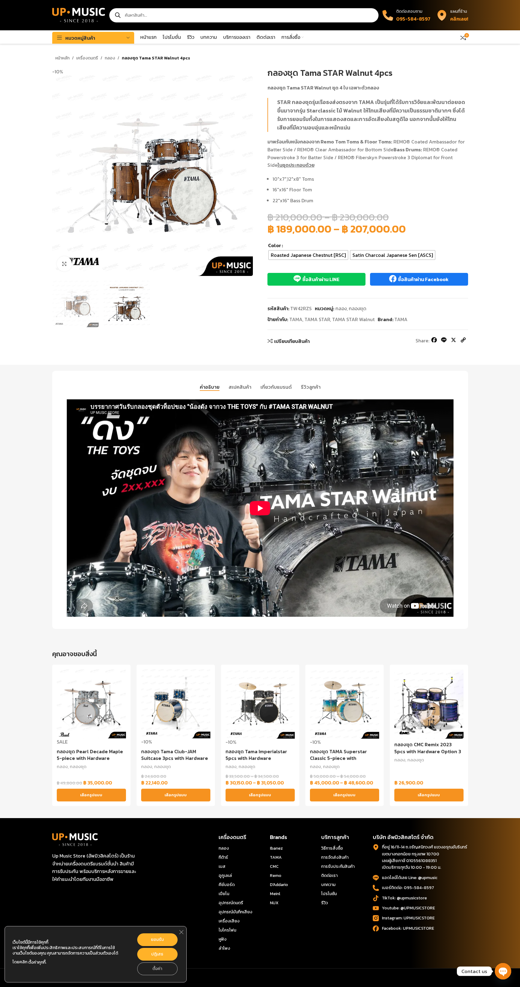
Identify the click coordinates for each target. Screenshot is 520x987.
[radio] (308, 255)
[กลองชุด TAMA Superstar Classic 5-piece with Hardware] (344, 703)
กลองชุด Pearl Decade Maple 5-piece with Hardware (90, 755)
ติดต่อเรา (329, 875)
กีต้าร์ (223, 857)
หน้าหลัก (62, 58)
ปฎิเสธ (157, 954)
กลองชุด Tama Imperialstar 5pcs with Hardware (256, 755)
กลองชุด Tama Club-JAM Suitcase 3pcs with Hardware (174, 755)
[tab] (209, 387)
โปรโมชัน (329, 894)
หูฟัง (222, 939)
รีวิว (324, 903)
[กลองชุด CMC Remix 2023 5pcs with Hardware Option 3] (429, 703)
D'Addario (279, 884)
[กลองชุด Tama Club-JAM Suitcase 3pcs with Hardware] (175, 703)
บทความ (328, 884)
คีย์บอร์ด (227, 884)
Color (274, 245)
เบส (222, 866)
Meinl (275, 894)
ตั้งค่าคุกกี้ (37, 962)
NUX (274, 903)
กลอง (110, 58)
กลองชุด (357, 308)
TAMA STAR (317, 319)
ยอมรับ (157, 939)
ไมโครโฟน (227, 930)
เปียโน (224, 894)
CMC (274, 866)
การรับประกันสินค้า (338, 866)
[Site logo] (78, 14)
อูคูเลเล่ (225, 875)
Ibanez (276, 848)
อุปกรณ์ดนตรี (231, 903)
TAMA (295, 319)
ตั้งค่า (157, 968)
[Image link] (75, 839)
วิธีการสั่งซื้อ (332, 848)
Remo (275, 875)
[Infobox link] (452, 15)
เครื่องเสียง (229, 921)
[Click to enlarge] (64, 263)
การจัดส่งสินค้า (334, 857)
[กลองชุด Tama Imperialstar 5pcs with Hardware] (260, 703)
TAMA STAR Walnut (353, 319)
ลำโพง (224, 948)
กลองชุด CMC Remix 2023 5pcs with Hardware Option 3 (427, 748)
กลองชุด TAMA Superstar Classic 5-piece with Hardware (338, 758)
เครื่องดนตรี (87, 58)
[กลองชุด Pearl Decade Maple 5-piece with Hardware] (91, 703)
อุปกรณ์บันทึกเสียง (235, 912)
